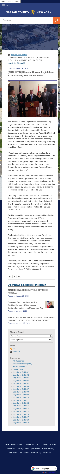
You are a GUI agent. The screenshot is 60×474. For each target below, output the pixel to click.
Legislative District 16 (21, 414)
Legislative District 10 (21, 397)
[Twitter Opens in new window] (14, 277)
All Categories (18, 361)
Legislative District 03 (21, 378)
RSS (15, 349)
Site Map (13, 452)
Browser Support (31, 444)
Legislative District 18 (21, 420)
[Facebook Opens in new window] (10, 277)
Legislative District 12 (21, 403)
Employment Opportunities (28, 448)
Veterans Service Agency (22, 364)
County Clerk (18, 369)
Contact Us (24, 452)
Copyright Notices (48, 444)
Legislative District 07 (21, 389)
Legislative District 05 (21, 383)
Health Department (20, 366)
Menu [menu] (8, 6)
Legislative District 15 (21, 411)
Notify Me (16, 352)
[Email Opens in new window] (19, 277)
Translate (51, 472)
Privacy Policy (48, 448)
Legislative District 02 (21, 375)
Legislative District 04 (21, 381)
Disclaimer (10, 448)
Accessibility (16, 444)
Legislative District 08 (21, 392)
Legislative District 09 (21, 395)
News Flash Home (19, 54)
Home (6, 444)
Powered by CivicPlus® (41, 452)
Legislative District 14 (21, 409)
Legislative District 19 (21, 423)
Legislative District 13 (21, 406)
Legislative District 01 (21, 372)
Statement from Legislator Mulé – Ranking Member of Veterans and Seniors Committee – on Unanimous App (25, 305)
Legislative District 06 (21, 386)
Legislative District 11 (21, 400)
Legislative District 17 (21, 417)
